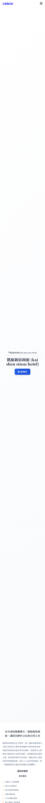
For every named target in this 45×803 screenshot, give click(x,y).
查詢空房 (23, 371)
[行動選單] (41, 3)
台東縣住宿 (8, 3)
